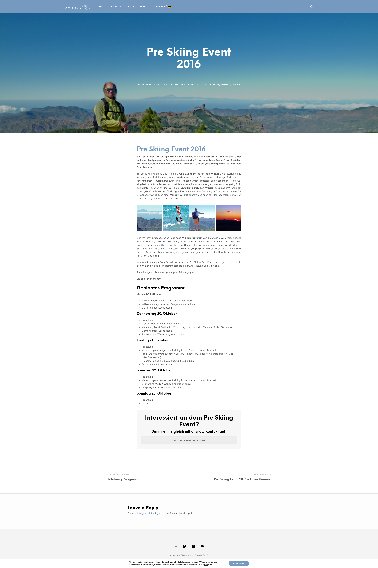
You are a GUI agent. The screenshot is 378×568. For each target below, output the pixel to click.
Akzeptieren (238, 563)
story (131, 7)
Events (207, 85)
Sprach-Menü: (160, 7)
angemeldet (145, 513)
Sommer (225, 85)
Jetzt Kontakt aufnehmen (191, 440)
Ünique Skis (159, 245)
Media (199, 555)
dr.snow (146, 85)
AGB (206, 555)
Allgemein (196, 85)
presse (143, 7)
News (216, 85)
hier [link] (206, 564)
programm (115, 7)
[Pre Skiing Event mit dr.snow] (149, 218)
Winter (236, 85)
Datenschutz (188, 555)
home (101, 7)
